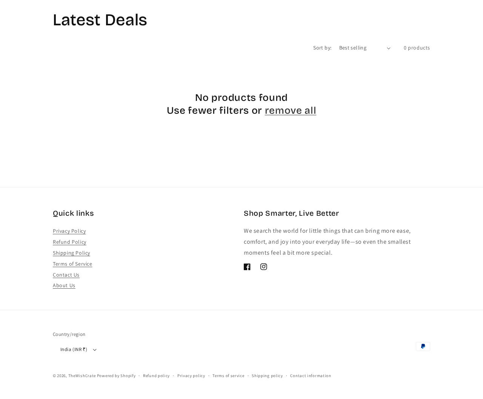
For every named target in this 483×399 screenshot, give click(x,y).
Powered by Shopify (116, 375)
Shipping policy (267, 375)
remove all (291, 110)
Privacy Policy (69, 230)
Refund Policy (69, 241)
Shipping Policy (71, 252)
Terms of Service (72, 263)
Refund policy (156, 375)
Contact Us (66, 274)
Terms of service (228, 375)
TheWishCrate (82, 375)
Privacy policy (191, 375)
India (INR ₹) (73, 349)
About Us (64, 285)
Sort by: (322, 47)
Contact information (310, 375)
